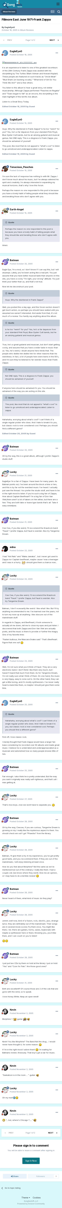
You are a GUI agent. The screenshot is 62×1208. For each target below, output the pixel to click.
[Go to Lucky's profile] (5, 474)
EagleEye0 (10, 27)
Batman (14, 260)
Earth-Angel (17, 209)
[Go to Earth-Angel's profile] (5, 211)
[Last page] (58, 40)
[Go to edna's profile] (5, 549)
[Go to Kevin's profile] (5, 1011)
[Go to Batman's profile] (5, 262)
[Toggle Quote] (6, 222)
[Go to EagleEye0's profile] (5, 53)
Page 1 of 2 (31, 40)
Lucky (13, 471)
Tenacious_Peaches (21, 167)
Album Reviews (27, 30)
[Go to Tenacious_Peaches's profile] (5, 169)
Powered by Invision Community (31, 1204)
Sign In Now (31, 1161)
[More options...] (57, 53)
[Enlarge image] (19, 62)
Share (15, 1176)
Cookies (37, 1197)
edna (13, 547)
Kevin (13, 1009)
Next (52, 40)
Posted (21, 54)
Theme (25, 1197)
